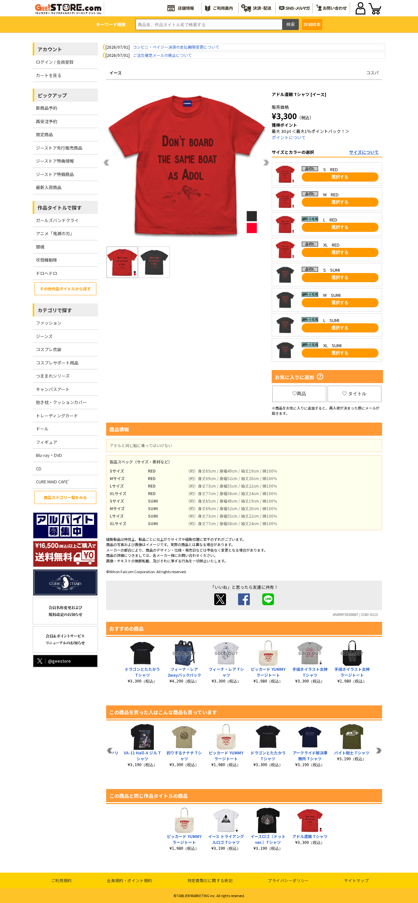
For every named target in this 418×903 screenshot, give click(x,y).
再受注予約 (46, 121)
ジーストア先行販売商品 (59, 148)
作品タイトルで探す (60, 207)
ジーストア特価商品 (55, 174)
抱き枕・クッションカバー (61, 402)
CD (38, 468)
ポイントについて (289, 137)
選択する (339, 176)
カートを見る (48, 75)
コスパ (372, 73)
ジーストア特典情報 (55, 161)
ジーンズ (44, 336)
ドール (42, 429)
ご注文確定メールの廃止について (162, 55)
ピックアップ (52, 95)
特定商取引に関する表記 (210, 880)
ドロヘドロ (46, 273)
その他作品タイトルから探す (65, 288)
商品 (301, 393)
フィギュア (46, 442)
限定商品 (44, 134)
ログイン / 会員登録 (54, 62)
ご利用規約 (61, 880)
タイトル (357, 393)
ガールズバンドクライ (57, 220)
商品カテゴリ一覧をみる (65, 497)
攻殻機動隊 (46, 260)
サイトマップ (356, 880)
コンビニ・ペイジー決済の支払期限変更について (176, 47)
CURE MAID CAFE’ (52, 481)
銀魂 (40, 247)
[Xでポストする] (220, 603)
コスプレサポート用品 (57, 363)
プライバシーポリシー (288, 880)
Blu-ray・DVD (49, 455)
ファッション (48, 323)
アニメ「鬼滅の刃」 (55, 233)
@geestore (59, 661)
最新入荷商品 (48, 187)
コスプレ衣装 (48, 349)
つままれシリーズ (53, 376)
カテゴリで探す (55, 310)
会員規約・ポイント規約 (129, 880)
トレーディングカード (57, 415)
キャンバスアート (53, 389)
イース (115, 73)
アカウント (50, 49)
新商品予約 (46, 108)
